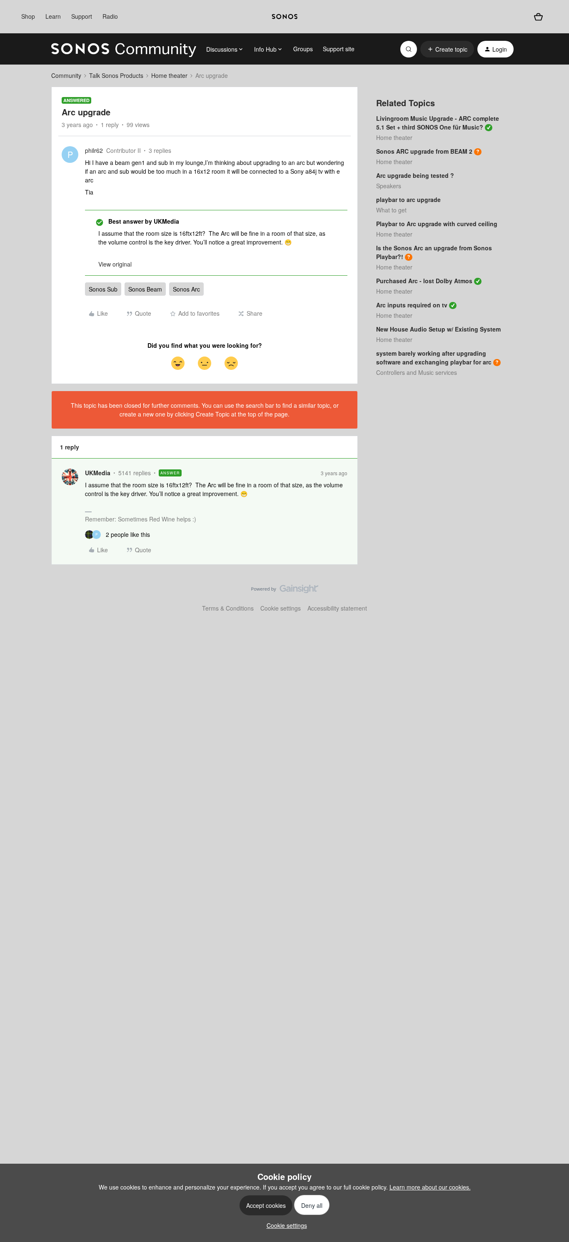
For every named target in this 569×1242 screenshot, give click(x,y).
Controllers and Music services (416, 372)
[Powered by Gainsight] (284, 591)
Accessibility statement (337, 608)
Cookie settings (280, 608)
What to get (391, 210)
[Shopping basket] (538, 16)
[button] (447, 49)
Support (81, 16)
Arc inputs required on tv (411, 305)
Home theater (169, 75)
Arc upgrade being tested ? (415, 175)
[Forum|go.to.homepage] (123, 49)
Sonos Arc (186, 289)
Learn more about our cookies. (430, 1187)
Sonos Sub (103, 289)
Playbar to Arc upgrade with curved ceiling (436, 223)
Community (66, 75)
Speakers (388, 186)
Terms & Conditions (228, 608)
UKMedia (97, 473)
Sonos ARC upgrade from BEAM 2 (424, 151)
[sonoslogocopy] (285, 16)
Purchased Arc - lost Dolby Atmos (424, 281)
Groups (303, 49)
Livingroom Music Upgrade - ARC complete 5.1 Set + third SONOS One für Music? (437, 122)
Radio (110, 16)
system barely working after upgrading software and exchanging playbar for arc (434, 357)
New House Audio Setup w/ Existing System (438, 329)
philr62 (94, 150)
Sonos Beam (145, 289)
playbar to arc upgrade (408, 199)
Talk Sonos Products (116, 75)
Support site (338, 49)
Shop (28, 16)
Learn (53, 16)
